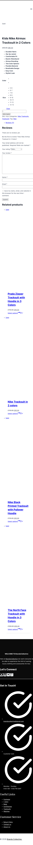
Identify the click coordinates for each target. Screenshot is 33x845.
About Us (7, 827)
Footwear (7, 799)
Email (4, 184)
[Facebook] (1, 674)
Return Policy (8, 822)
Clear (8, 109)
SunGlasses (8, 806)
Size (4, 97)
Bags (5, 804)
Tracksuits (5, 119)
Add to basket (6, 114)
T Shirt (6, 802)
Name (5, 177)
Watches (7, 811)
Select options (13, 313)
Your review (7, 153)
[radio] (12, 78)
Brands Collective (14, 839)
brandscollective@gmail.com (14, 721)
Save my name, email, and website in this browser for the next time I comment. (16, 193)
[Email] (8, 674)
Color (4, 80)
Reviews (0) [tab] (10, 123)
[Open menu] (31, 9)
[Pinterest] (4, 674)
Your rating (6, 149)
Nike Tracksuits (23, 116)
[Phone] (11, 674)
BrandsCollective (12, 659)
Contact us (7, 824)
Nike (14, 119)
